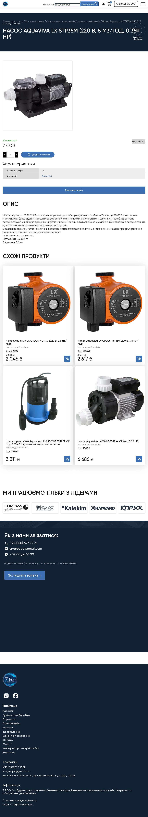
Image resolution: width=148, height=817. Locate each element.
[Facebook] (15, 696)
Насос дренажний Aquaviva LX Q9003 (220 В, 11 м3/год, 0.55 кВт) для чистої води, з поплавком (38, 443)
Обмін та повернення (16, 735)
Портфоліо (9, 719)
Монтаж (8, 727)
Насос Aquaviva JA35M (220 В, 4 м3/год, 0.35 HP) (108, 441)
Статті (7, 744)
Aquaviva (47, 176)
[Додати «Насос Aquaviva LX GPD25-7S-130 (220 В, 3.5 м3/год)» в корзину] (139, 359)
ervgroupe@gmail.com (25, 548)
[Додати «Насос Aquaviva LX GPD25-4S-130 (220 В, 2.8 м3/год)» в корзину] (67, 359)
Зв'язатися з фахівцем (138, 38)
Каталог (8, 710)
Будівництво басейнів (16, 715)
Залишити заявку (23, 575)
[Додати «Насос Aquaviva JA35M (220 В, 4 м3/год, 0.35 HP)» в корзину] (139, 459)
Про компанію (11, 723)
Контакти (9, 752)
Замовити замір (74, 190)
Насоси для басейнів (17, 347)
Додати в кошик (41, 154)
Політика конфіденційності (19, 800)
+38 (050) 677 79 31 (126, 3)
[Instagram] (6, 696)
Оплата (8, 739)
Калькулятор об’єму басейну (21, 748)
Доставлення (11, 731)
